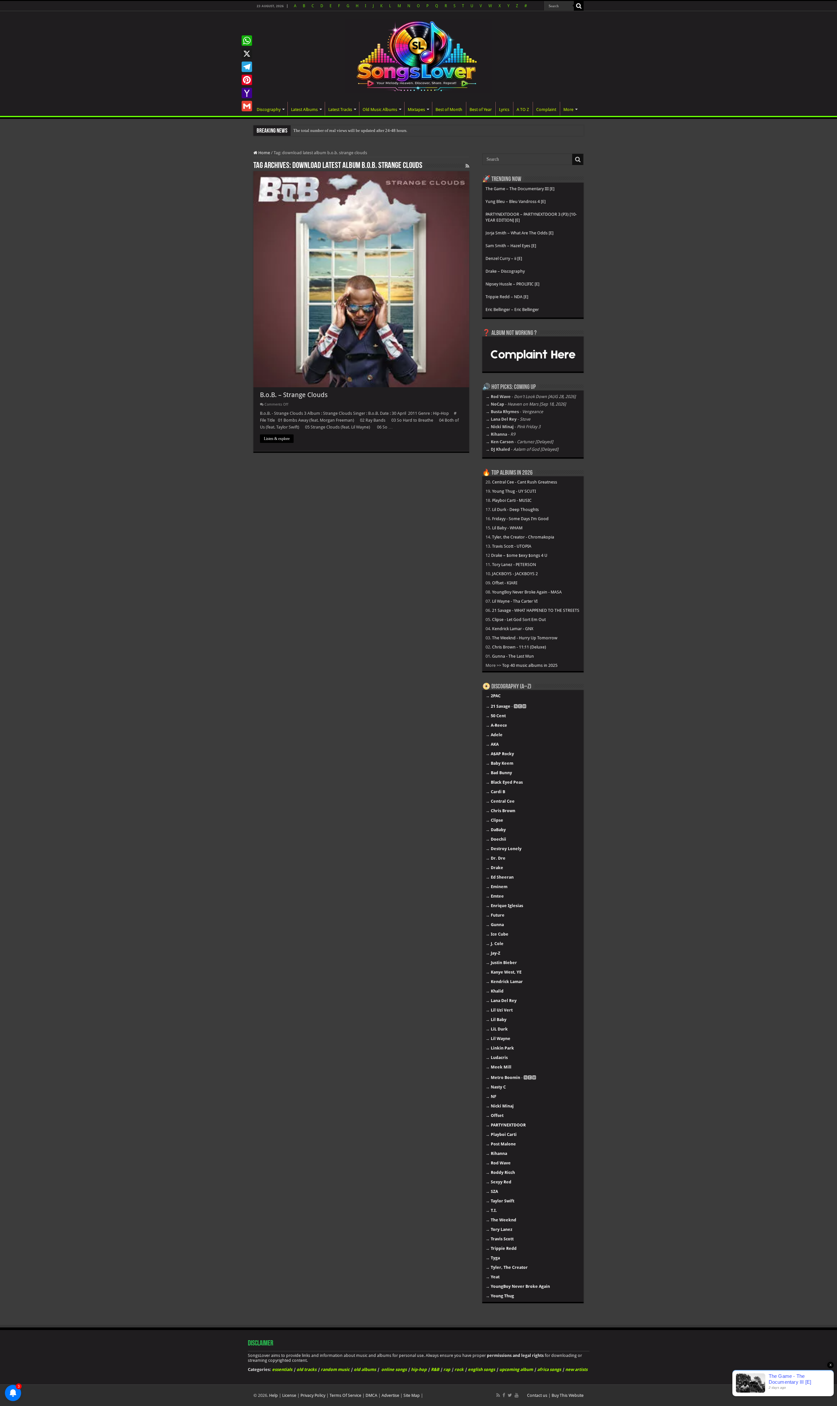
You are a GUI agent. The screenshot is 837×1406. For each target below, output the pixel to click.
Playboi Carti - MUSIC (512, 500)
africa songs (549, 1369)
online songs (394, 1369)
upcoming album (516, 1369)
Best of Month (449, 109)
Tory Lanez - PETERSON (514, 564)
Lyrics (504, 109)
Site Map (411, 1395)
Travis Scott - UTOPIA (511, 546)
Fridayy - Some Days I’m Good (520, 518)
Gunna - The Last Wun (513, 656)
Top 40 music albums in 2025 (529, 665)
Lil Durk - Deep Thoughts (515, 509)
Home (263, 152)
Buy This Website (568, 1395)
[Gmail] (246, 106)
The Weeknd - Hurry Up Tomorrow (524, 637)
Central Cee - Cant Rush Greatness (524, 482)
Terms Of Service (345, 1395)
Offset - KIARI (504, 582)
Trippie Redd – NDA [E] (507, 296)
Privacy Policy (312, 1395)
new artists (576, 1369)
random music (335, 1369)
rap (446, 1369)
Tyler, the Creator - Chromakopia (523, 537)
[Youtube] (516, 1395)
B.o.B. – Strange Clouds (294, 395)
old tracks (306, 1369)
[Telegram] (246, 66)
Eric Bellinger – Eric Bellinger (512, 309)
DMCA (371, 1395)
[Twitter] (510, 1395)
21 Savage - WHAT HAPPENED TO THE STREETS (535, 610)
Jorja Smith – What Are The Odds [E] (520, 232)
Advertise (390, 1395)
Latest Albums (304, 109)
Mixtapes (416, 109)
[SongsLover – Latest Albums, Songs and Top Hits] (418, 55)
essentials (282, 1369)
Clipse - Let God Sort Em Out (519, 619)
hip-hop (419, 1369)
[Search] (579, 6)
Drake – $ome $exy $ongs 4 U (519, 555)
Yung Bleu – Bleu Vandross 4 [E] (516, 201)
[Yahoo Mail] (246, 93)
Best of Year (481, 109)
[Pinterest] (246, 79)
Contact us (537, 1395)
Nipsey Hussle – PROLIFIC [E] (512, 284)
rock (459, 1369)
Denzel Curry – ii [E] (504, 258)
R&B (435, 1369)
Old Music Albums (380, 109)
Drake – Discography (505, 271)
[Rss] (498, 1395)
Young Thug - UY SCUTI (514, 491)
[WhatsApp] (246, 40)
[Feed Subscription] (467, 166)
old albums (365, 1369)
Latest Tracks (340, 109)
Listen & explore (277, 438)
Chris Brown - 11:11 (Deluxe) (519, 647)
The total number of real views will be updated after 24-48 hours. (350, 130)
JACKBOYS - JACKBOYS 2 (515, 573)
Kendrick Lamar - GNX (512, 628)
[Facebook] (504, 1395)
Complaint (546, 109)
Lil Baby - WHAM (507, 527)
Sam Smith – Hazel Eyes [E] (511, 245)
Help (273, 1395)
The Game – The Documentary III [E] (520, 188)
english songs (481, 1369)
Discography (269, 109)
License (289, 1395)
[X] (246, 53)
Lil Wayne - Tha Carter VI (515, 601)
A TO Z (523, 109)
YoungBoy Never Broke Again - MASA (527, 592)
